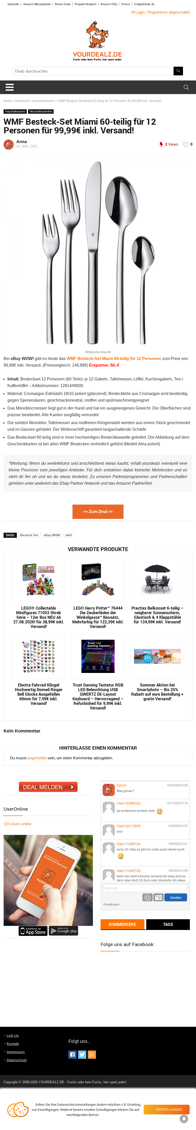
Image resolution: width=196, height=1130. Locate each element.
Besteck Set (29, 535)
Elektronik (22, 101)
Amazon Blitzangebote (37, 4)
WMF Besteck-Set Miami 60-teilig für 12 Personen (114, 358)
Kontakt (13, 1044)
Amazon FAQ (109, 4)
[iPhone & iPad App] (33, 928)
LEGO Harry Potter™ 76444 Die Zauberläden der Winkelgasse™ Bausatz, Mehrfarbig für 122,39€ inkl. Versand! (98, 617)
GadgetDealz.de (144, 4)
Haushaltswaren (43, 101)
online (17, 824)
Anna (21, 141)
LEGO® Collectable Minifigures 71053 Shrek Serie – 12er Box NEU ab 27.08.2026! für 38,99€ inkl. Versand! (38, 617)
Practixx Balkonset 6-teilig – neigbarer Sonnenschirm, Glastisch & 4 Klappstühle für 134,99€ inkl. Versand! (157, 615)
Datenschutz (17, 1060)
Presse (125, 4)
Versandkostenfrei (41, 111)
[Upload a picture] (158, 897)
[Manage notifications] (184, 1119)
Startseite (13, 4)
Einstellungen (111, 904)
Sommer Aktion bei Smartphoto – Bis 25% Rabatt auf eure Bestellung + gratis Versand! (157, 692)
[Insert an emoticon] (147, 897)
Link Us (13, 1035)
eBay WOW (52, 535)
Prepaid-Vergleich (85, 4)
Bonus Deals (63, 4)
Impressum (16, 1052)
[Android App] (63, 928)
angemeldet (37, 758)
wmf (69, 535)
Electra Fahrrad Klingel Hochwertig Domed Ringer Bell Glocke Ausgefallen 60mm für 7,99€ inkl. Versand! (39, 694)
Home (8, 101)
